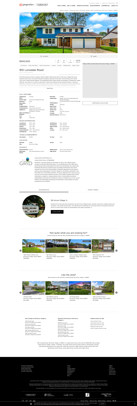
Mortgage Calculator (100, 103)
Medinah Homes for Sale (97, 326)
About (68, 367)
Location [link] (54, 65)
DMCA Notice (112, 374)
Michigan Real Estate (26, 369)
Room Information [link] (33, 65)
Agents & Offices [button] (83, 5)
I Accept (102, 403)
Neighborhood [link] (67, 65)
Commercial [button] (105, 5)
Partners (69, 374)
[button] (100, 80)
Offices (110, 365)
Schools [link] (60, 65)
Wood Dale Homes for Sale (97, 323)
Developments (95, 5)
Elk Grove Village (41, 74)
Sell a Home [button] (71, 5)
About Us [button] (114, 5)
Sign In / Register (108, 3)
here (88, 404)
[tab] (43, 190)
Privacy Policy (112, 371)
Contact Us (112, 369)
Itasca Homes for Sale (96, 321)
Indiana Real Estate (26, 368)
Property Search (71, 368)
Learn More (56, 211)
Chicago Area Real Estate (27, 367)
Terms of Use (112, 372)
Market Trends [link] (75, 65)
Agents (111, 367)
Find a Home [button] (61, 5)
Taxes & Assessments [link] (44, 65)
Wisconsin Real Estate (26, 371)
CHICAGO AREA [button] (94, 3)
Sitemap (109, 401)
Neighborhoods (71, 369)
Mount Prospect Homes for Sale (98, 328)
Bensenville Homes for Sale (97, 324)
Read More (50, 88)
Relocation (70, 372)
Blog (68, 375)
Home (68, 365)
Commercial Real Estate (27, 365)
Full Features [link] (23, 65)
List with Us (112, 368)
